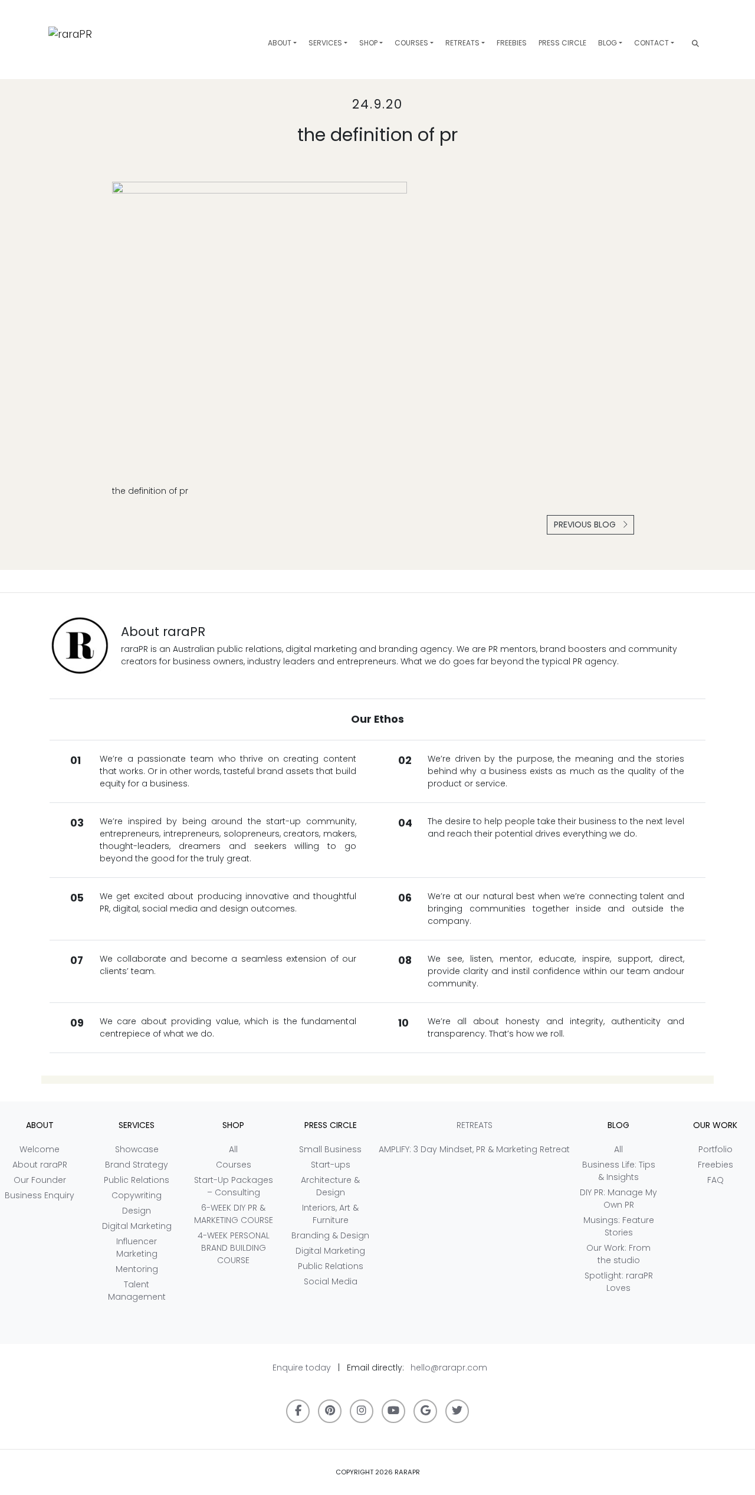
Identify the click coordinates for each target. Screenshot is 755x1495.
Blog (607, 43)
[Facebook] (298, 1411)
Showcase (137, 1149)
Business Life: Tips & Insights (618, 1171)
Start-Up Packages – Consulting (233, 1186)
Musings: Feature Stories (618, 1226)
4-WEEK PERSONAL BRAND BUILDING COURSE (234, 1248)
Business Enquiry (39, 1195)
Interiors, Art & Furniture (330, 1214)
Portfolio (715, 1149)
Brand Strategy (136, 1165)
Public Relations (136, 1180)
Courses (411, 43)
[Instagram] (361, 1411)
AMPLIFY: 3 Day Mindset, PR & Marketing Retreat (474, 1149)
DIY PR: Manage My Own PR (618, 1198)
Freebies (512, 43)
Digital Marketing (137, 1226)
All (233, 1149)
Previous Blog (586, 524)
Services (325, 43)
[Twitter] (457, 1411)
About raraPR (39, 1165)
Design (136, 1211)
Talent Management (137, 1290)
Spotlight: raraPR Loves (619, 1282)
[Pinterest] (330, 1411)
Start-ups (330, 1165)
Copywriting (136, 1195)
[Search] (695, 43)
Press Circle (562, 43)
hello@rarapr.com (449, 1367)
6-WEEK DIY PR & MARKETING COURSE (233, 1214)
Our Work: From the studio (618, 1254)
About (279, 43)
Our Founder (40, 1180)
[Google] (425, 1411)
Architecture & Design (330, 1186)
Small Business (330, 1149)
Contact (651, 43)
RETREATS (462, 43)
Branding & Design (330, 1235)
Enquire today (302, 1367)
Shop (368, 43)
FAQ (715, 1180)
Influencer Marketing (136, 1247)
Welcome (39, 1149)
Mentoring (137, 1269)
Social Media (330, 1281)
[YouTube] (393, 1411)
